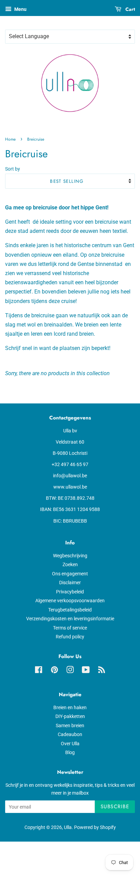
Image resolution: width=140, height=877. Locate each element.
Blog (70, 752)
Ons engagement (70, 573)
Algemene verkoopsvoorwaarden (70, 600)
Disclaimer (70, 582)
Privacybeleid (70, 591)
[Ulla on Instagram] (70, 671)
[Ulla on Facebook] (38, 671)
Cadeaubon (70, 734)
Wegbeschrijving (70, 555)
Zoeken (70, 564)
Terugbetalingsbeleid (70, 609)
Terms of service (70, 628)
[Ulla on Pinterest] (54, 671)
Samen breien (70, 725)
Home (10, 139)
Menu (20, 9)
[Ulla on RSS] (101, 671)
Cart (129, 9)
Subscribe (115, 806)
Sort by (12, 169)
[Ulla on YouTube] (86, 671)
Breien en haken (70, 707)
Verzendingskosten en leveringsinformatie (70, 618)
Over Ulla (70, 743)
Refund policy (70, 636)
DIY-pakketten (70, 716)
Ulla (68, 827)
